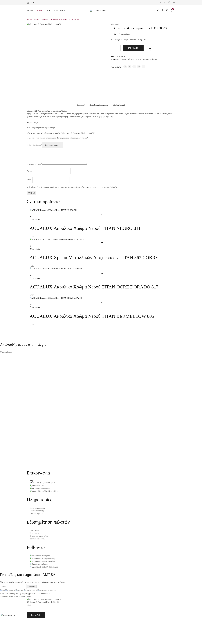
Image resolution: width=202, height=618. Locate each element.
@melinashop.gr (6, 352)
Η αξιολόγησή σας (34, 164)
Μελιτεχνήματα (44, 556)
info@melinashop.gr (42, 488)
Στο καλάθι (133, 47)
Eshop (40, 10)
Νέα (48, 10)
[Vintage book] (101, 458)
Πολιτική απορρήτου (37, 539)
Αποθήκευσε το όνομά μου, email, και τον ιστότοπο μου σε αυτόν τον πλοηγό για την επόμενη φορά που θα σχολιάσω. (73, 187)
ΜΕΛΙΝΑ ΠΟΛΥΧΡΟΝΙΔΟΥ (46, 567)
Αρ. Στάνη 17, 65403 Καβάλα (44, 483)
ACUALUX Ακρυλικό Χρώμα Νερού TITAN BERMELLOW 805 (92, 316)
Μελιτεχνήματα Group (46, 558)
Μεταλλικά (115, 24)
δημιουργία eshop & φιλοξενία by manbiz (15, 596)
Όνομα (30, 171)
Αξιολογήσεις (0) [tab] (119, 105)
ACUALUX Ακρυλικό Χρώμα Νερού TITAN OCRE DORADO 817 (94, 287)
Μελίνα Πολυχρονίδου (46, 561)
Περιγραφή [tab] (81, 105)
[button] (35, 220)
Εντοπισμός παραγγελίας (39, 536)
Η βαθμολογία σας (34, 145)
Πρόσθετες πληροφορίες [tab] (99, 105)
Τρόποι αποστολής (36, 511)
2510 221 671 (35, 3)
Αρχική (30, 10)
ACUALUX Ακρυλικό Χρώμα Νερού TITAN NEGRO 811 (85, 228)
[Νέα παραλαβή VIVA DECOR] (101, 461)
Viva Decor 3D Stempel (140, 59)
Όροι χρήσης (34, 533)
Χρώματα (44, 19)
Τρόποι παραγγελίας (37, 508)
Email (29, 180)
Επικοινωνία (59, 10)
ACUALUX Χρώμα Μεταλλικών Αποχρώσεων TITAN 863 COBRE (94, 257)
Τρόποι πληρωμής (36, 514)
